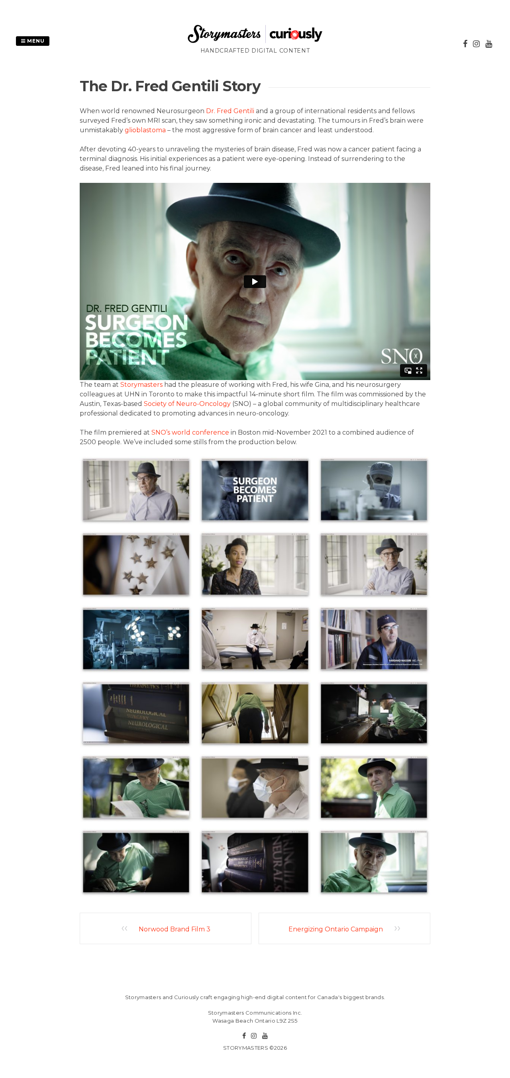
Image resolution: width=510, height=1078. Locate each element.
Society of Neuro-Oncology (187, 404)
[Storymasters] (255, 41)
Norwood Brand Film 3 (174, 929)
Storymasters (141, 384)
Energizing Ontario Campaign (335, 929)
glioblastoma (145, 130)
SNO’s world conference (190, 432)
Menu (35, 41)
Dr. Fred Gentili (230, 111)
